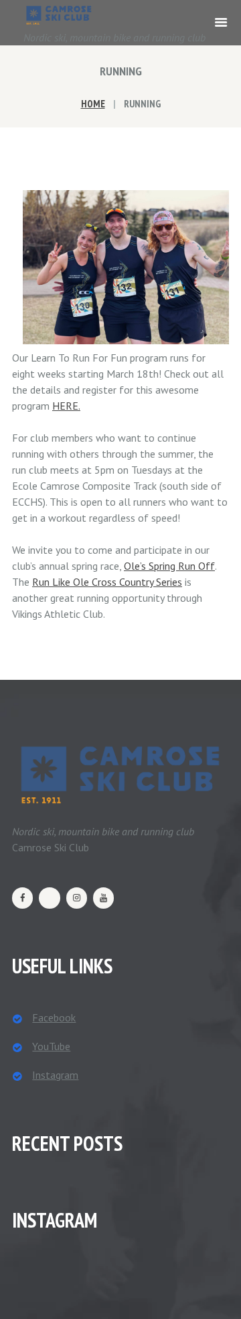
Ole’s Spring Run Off (169, 565)
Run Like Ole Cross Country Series (107, 581)
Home (93, 103)
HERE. (66, 405)
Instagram (55, 1074)
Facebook (54, 1017)
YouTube (51, 1046)
